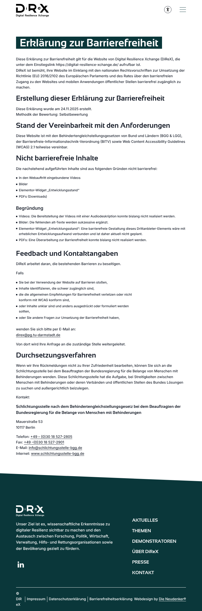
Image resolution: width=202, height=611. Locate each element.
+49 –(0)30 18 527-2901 (44, 442)
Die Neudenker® (172, 599)
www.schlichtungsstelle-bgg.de (57, 454)
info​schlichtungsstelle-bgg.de (55, 448)
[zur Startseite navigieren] (35, 9)
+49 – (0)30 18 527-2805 (51, 437)
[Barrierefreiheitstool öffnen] (167, 9)
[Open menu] (183, 9)
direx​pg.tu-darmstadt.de (38, 335)
